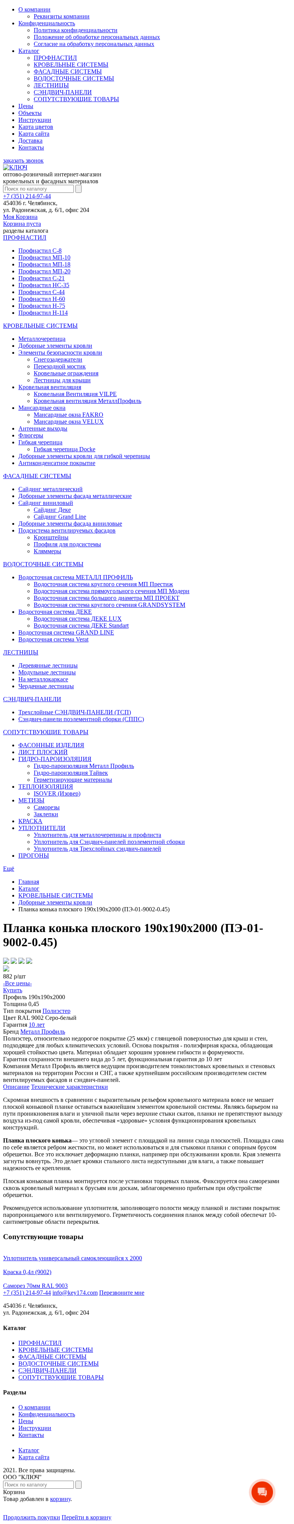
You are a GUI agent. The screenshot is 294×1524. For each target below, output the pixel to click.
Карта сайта (33, 133)
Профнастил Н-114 (43, 312)
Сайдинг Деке (52, 509)
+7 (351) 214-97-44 (27, 196)
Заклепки (46, 814)
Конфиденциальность (46, 23)
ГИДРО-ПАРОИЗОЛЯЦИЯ (54, 759)
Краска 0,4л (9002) (27, 1272)
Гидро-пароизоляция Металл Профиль (84, 766)
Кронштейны (51, 537)
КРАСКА (30, 821)
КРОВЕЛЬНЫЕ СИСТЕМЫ (71, 64)
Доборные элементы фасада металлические (75, 496)
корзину (60, 1499)
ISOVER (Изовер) (57, 793)
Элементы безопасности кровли (60, 352)
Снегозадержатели (58, 359)
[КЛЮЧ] (15, 167)
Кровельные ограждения (66, 373)
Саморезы (47, 807)
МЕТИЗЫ (31, 800)
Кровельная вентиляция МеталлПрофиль (87, 401)
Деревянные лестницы (48, 665)
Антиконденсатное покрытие (56, 463)
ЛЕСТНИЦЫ (51, 85)
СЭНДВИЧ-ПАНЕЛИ (63, 92)
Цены (25, 106)
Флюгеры (30, 435)
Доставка (30, 140)
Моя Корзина (22, 220)
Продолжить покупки (31, 1517)
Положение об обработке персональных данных (97, 37)
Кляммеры (47, 551)
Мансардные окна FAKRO (68, 414)
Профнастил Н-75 (41, 305)
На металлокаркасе (43, 679)
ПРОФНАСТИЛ (55, 57)
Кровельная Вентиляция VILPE (75, 394)
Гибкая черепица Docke (64, 449)
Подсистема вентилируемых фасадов (67, 530)
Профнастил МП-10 (44, 257)
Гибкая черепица (40, 442)
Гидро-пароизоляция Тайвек (71, 772)
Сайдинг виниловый (45, 503)
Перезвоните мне (121, 1292)
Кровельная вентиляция (49, 387)
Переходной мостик (60, 366)
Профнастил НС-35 (43, 285)
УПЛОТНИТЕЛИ (41, 828)
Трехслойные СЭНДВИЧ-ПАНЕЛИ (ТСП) (74, 712)
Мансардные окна (41, 407)
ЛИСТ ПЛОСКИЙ (43, 752)
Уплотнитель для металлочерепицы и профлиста (97, 835)
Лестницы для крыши (62, 380)
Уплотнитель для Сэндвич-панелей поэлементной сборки (109, 841)
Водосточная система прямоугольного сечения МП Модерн (111, 591)
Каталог (28, 51)
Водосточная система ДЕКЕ (55, 611)
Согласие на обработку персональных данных (94, 44)
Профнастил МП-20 (44, 271)
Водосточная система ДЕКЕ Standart (81, 625)
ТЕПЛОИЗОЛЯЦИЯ (45, 786)
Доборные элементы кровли (55, 345)
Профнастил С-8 (40, 250)
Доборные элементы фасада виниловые (70, 523)
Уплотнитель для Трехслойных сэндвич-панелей (97, 848)
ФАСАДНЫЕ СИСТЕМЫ (68, 71)
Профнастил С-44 (41, 292)
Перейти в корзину (86, 1517)
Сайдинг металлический (50, 489)
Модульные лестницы (47, 672)
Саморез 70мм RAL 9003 (35, 1285)
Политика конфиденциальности (76, 30)
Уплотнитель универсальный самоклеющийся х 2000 (72, 1258)
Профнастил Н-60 (41, 299)
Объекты (30, 113)
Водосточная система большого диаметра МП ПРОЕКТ (107, 598)
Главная (28, 881)
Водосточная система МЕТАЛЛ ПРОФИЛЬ (75, 577)
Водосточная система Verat (53, 639)
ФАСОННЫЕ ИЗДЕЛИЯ (51, 745)
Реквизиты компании (62, 16)
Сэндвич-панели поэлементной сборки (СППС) (81, 719)
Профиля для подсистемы (67, 544)
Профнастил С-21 (41, 278)
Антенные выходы (42, 428)
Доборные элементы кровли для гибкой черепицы (84, 456)
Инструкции (34, 120)
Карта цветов (35, 126)
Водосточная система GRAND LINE (66, 632)
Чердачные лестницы (46, 686)
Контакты (31, 147)
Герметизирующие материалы (73, 779)
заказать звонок (23, 160)
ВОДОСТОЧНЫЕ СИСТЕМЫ (74, 78)
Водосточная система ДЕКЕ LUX (78, 618)
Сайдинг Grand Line (60, 516)
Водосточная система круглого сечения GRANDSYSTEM (109, 605)
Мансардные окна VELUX (69, 421)
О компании (34, 9)
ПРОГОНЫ (33, 855)
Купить (12, 990)
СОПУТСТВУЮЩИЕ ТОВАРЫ (76, 99)
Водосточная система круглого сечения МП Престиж (103, 584)
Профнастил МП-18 (44, 264)
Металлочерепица (41, 338)
